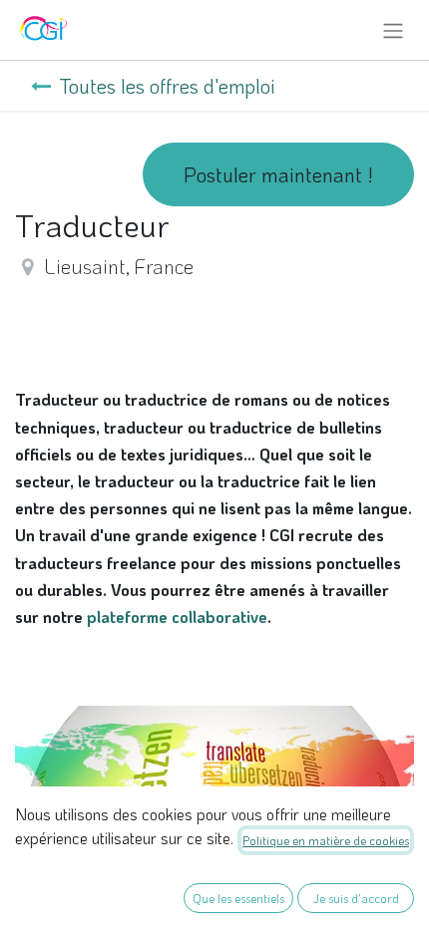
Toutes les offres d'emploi (167, 86)
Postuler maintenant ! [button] (278, 174)
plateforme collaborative (177, 616)
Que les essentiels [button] (238, 898)
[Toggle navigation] (393, 30)
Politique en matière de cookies (325, 840)
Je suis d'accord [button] (356, 898)
